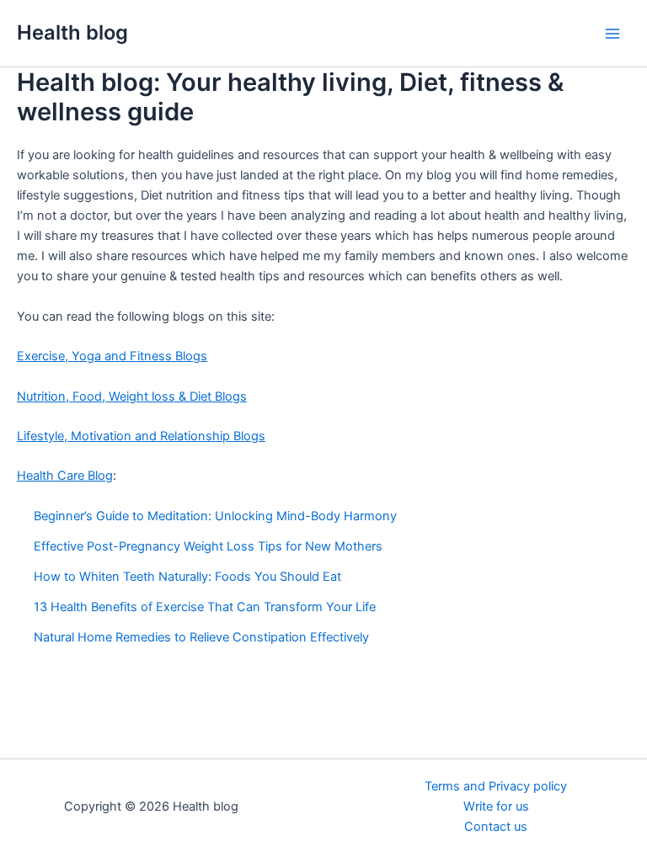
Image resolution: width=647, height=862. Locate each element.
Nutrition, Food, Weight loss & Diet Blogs (132, 396)
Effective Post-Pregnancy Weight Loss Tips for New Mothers (208, 546)
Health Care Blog (65, 475)
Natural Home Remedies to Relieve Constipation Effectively (201, 637)
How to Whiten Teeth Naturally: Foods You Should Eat (187, 576)
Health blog (72, 32)
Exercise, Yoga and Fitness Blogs (112, 356)
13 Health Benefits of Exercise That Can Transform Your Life (205, 607)
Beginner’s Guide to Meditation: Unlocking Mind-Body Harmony (215, 516)
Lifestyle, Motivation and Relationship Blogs (141, 436)
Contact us (495, 826)
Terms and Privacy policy (496, 786)
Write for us (496, 806)
